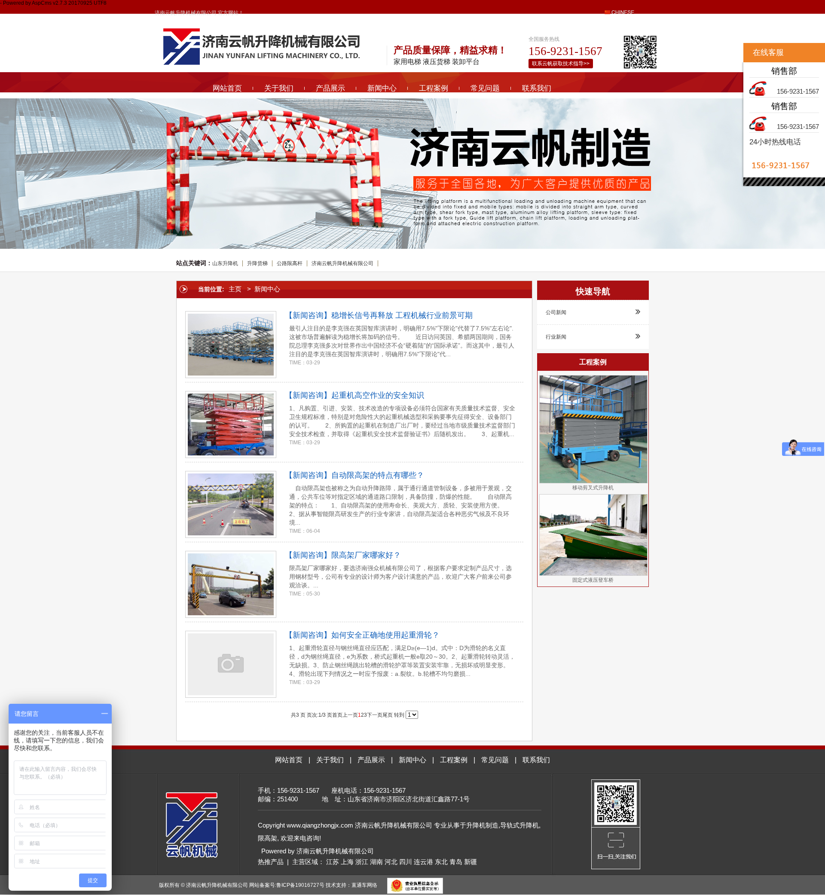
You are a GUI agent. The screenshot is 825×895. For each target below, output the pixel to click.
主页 (235, 289)
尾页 (387, 715)
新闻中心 (382, 88)
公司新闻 (556, 312)
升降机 (476, 825)
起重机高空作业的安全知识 (377, 395)
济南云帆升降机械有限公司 (342, 263)
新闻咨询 (308, 315)
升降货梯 (257, 263)
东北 (441, 861)
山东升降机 (225, 263)
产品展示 (330, 88)
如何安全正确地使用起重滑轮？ (385, 635)
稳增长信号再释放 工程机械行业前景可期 (402, 315)
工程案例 (433, 88)
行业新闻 (556, 337)
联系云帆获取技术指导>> (561, 64)
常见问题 (485, 88)
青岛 (455, 861)
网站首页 (227, 88)
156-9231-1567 (798, 91)
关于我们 (278, 88)
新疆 (470, 861)
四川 (405, 861)
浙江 (361, 861)
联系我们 (536, 88)
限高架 (267, 838)
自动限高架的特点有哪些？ (377, 475)
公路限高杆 (289, 263)
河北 (391, 861)
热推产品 (271, 861)
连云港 (423, 861)
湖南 (376, 861)
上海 (347, 861)
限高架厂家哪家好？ (366, 555)
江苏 (332, 861)
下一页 (374, 715)
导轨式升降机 (519, 825)
